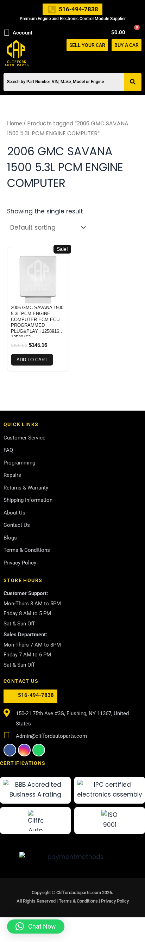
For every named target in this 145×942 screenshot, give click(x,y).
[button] (138, 59)
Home (14, 123)
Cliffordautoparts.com (78, 892)
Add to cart (32, 359)
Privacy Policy (115, 901)
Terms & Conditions (79, 901)
